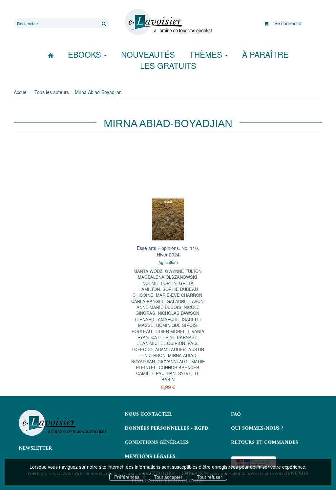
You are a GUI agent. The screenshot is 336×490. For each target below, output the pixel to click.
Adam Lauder (170, 349)
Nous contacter (148, 414)
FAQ (236, 414)
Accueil (21, 92)
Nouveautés (148, 54)
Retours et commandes (264, 442)
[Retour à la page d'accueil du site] (168, 22)
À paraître (265, 54)
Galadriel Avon (185, 301)
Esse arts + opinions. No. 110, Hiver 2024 (168, 251)
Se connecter (288, 23)
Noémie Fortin (159, 283)
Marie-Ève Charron (179, 295)
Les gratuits (168, 65)
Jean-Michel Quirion (161, 343)
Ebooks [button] (85, 54)
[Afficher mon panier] (266, 23)
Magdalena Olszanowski (167, 277)
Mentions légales (150, 456)
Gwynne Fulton (183, 271)
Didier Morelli (172, 331)
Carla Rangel (147, 301)
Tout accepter (168, 477)
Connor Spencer (179, 367)
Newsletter (35, 448)
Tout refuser (209, 477)
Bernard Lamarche (156, 319)
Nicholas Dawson (178, 313)
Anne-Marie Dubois (158, 307)
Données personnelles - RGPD (166, 428)
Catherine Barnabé (174, 337)
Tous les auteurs (51, 92)
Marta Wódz (148, 271)
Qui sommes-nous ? (257, 428)
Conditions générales (157, 442)
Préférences (126, 477)
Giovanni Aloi (173, 361)
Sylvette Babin (180, 376)
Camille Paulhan (156, 373)
